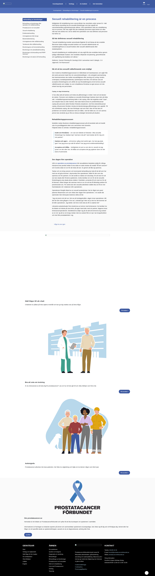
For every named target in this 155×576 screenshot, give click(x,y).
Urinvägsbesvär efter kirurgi (30, 36)
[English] (148, 2)
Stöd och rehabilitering (55, 564)
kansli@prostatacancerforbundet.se (119, 552)
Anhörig (51, 568)
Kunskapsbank (58, 4)
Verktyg (71, 4)
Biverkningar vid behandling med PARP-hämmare (34, 53)
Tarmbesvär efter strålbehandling (32, 44)
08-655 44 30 (113, 550)
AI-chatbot (83, 4)
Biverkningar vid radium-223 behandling (34, 57)
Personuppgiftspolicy (81, 569)
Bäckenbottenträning (28, 38)
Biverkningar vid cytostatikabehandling (34, 49)
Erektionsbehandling (28, 33)
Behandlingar (53, 556)
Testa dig (51, 571)
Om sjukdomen (53, 549)
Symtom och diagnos (55, 551)
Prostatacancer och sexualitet (31, 27)
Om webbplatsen (27, 556)
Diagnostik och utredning (56, 554)
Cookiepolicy (79, 567)
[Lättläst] (144, 2)
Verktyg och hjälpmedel (29, 551)
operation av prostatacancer (67, 163)
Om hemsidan (97, 4)
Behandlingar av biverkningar (70, 10)
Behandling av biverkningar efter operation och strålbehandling (32, 24)
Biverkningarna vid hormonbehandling (33, 47)
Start (24, 549)
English (148, 4)
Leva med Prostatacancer (56, 566)
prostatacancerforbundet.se (116, 554)
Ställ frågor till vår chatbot (30, 554)
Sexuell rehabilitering (29, 30)
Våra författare (27, 559)
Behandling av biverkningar (32, 19)
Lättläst (144, 4)
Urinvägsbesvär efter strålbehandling (33, 41)
